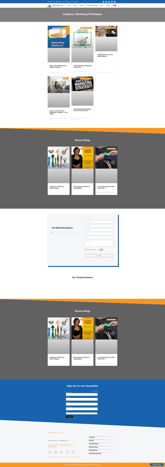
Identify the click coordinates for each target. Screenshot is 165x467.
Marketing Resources (92, 5)
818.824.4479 (52, 1)
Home (69, 5)
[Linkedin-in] (61, 452)
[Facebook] (103, 2)
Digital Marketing (93, 447)
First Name (68, 397)
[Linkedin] (109, 2)
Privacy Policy (97, 464)
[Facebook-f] (49, 452)
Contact (108, 5)
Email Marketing (93, 450)
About (75, 5)
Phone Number (69, 406)
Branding (91, 440)
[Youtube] (112, 2)
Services (82, 5)
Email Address (69, 392)
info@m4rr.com (60, 1)
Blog (102, 5)
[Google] (114, 2)
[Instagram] (106, 2)
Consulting (91, 437)
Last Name (68, 402)
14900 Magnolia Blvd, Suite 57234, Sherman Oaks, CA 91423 (64, 457)
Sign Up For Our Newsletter (72, 1)
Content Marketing (93, 443)
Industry (67, 411)
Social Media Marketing (95, 453)
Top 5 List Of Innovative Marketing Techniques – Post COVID (58, 112)
